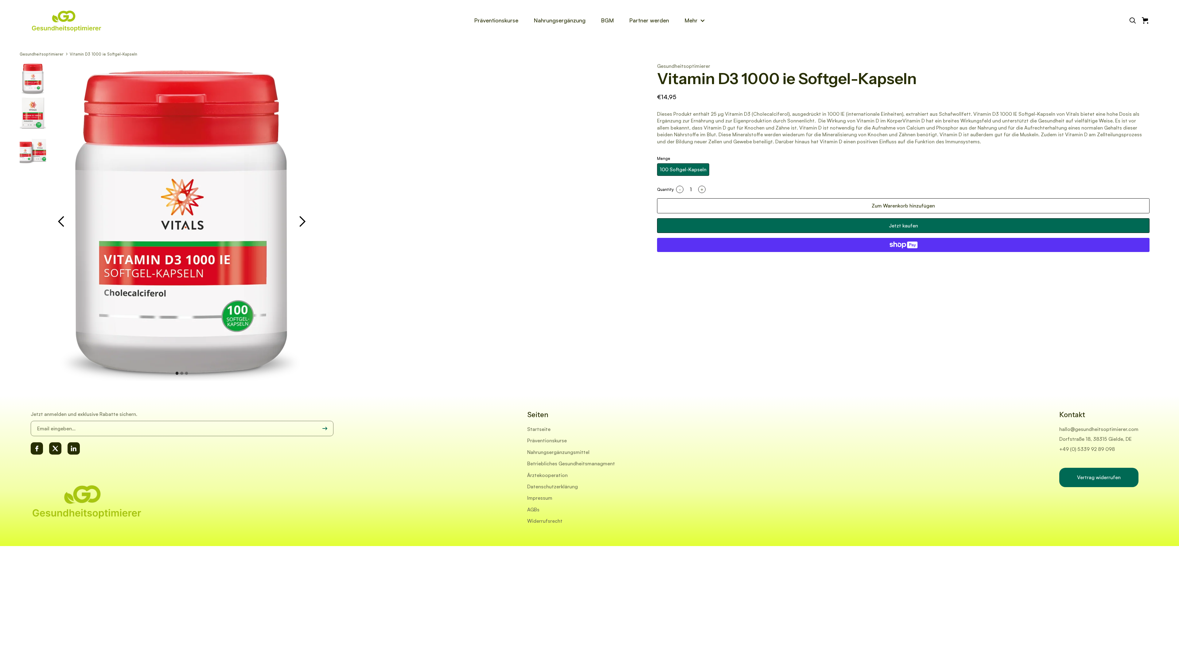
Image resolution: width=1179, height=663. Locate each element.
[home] (78, 20)
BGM (607, 20)
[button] (695, 20)
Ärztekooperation (547, 475)
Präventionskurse (496, 20)
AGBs (533, 509)
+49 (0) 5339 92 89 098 (1087, 449)
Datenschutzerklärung (552, 486)
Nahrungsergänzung (560, 20)
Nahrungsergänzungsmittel (558, 452)
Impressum (539, 498)
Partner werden (649, 20)
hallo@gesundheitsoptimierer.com (1098, 429)
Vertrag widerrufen (1099, 477)
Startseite (539, 429)
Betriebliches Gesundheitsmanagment (571, 463)
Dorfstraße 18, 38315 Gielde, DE (1095, 439)
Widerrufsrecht (544, 521)
